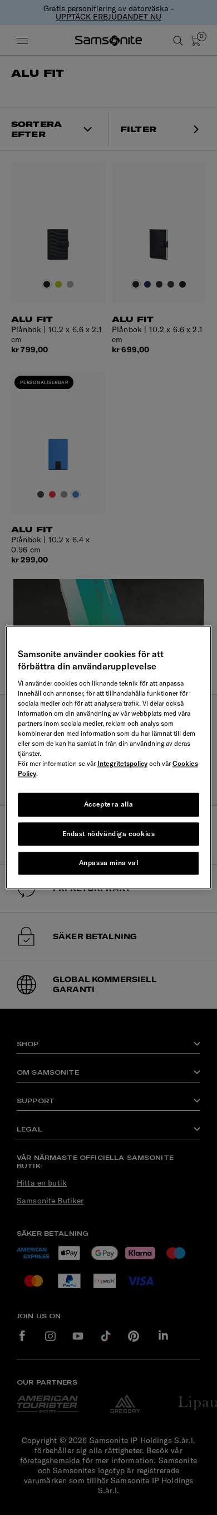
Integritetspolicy (122, 763)
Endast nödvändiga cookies (108, 833)
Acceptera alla (108, 804)
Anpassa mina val (109, 863)
